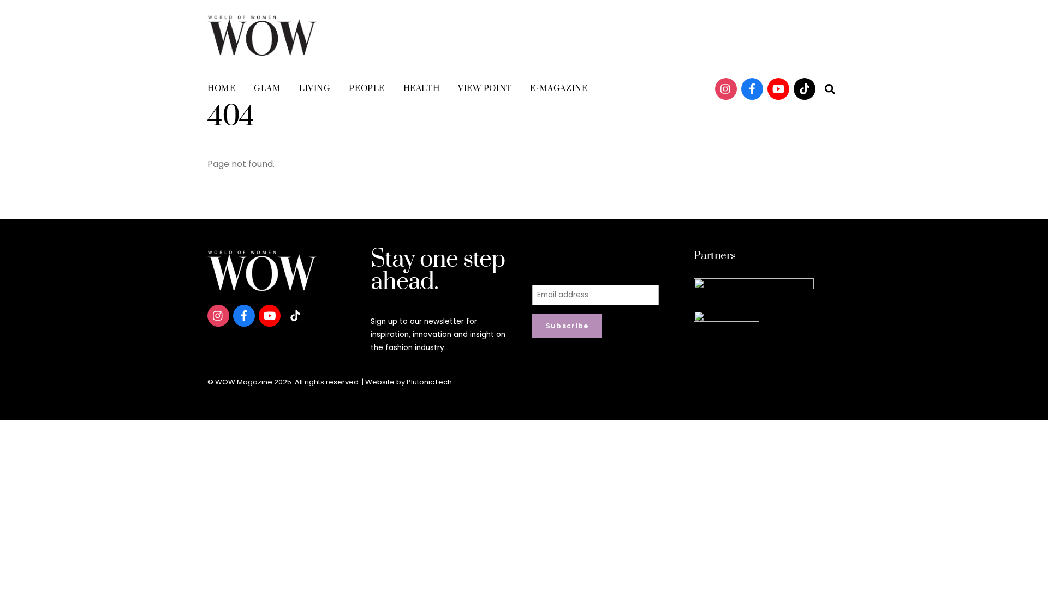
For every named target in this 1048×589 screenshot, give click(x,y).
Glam (267, 88)
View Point (485, 88)
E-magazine (558, 88)
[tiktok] (804, 88)
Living (314, 88)
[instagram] (726, 88)
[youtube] (778, 88)
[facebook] (752, 88)
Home (221, 88)
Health (421, 88)
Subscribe (567, 325)
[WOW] (262, 51)
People (366, 88)
